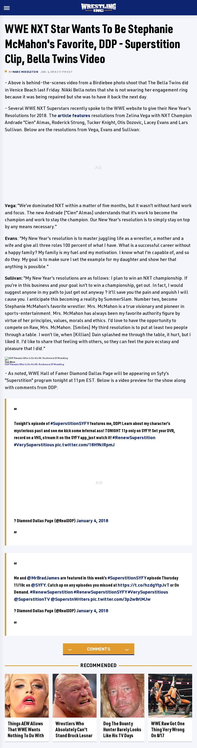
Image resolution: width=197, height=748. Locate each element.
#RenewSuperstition (133, 437)
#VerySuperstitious (34, 445)
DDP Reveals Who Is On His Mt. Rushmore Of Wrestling (34, 364)
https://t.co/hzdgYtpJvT (143, 585)
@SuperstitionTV (32, 599)
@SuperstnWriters (70, 599)
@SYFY (38, 585)
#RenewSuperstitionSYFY (100, 592)
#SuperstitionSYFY (69, 423)
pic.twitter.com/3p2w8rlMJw (121, 599)
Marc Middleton (25, 72)
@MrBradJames (43, 578)
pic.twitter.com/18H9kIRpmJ (85, 445)
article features (74, 115)
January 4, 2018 (92, 520)
